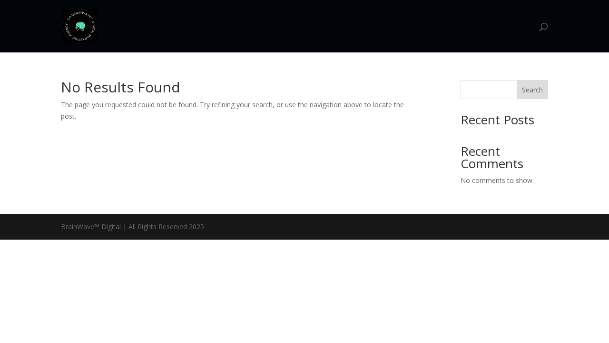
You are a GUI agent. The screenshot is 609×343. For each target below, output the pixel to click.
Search (532, 89)
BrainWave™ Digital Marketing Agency (462, 27)
